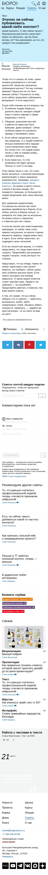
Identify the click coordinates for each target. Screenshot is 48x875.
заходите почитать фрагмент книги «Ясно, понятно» (20, 183)
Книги (5, 822)
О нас (42, 8)
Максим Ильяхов (20, 64)
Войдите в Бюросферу (11, 333)
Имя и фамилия (14, 419)
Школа (29, 802)
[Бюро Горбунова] (10, 3)
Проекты (7, 807)
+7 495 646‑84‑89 (11, 834)
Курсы (10, 8)
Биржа (6, 812)
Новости (7, 802)
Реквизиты (7, 856)
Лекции (20, 8)
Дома (5, 817)
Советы (31, 8)
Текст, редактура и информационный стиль (17, 320)
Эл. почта (7, 426)
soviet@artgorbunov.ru (13, 830)
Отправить (11, 455)
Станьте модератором (17, 476)
